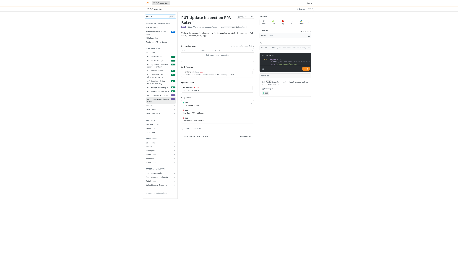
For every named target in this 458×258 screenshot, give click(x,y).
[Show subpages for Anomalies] (174, 159)
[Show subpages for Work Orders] (174, 110)
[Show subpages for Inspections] (174, 106)
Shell (263, 24)
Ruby (282, 24)
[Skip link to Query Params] (179, 82)
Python (301, 24)
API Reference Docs (160, 3)
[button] (303, 31)
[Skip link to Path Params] (179, 67)
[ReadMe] (161, 193)
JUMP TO (160, 17)
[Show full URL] (249, 27)
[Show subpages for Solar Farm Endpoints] (174, 173)
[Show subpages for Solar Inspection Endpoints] (174, 177)
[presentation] (300, 62)
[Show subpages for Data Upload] (174, 155)
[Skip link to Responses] (179, 98)
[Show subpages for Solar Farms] (174, 143)
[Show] (309, 35)
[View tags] (193, 22)
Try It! (306, 69)
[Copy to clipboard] (252, 27)
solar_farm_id (188, 72)
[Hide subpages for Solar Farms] (174, 53)
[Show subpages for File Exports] (174, 151)
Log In (309, 3)
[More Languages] (308, 22)
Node (273, 24)
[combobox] (244, 72)
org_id (185, 87)
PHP (292, 24)
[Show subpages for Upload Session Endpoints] (174, 185)
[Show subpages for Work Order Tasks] (174, 114)
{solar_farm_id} (232, 27)
